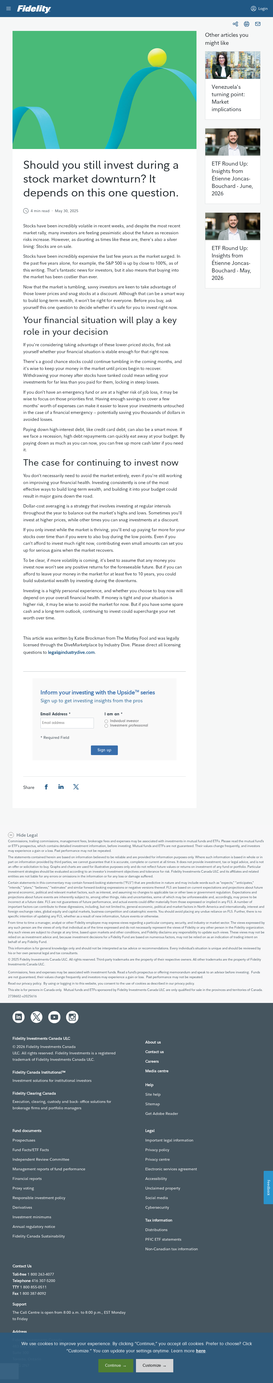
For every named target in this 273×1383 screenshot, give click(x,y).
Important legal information (169, 1140)
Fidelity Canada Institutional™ (39, 1072)
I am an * (114, 714)
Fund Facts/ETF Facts (31, 1149)
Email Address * (56, 714)
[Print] (246, 24)
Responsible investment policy (39, 1197)
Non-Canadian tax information (171, 1249)
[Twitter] (36, 1017)
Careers (152, 1061)
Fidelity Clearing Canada (34, 1093)
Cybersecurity (157, 1207)
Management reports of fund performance (49, 1169)
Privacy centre (157, 1159)
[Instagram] (72, 1017)
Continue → (116, 1366)
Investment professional (129, 726)
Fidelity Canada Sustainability (39, 1236)
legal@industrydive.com (71, 652)
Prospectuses (24, 1140)
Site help (153, 1094)
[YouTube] (54, 1017)
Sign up (104, 750)
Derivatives (22, 1207)
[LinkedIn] (19, 1017)
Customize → (155, 1366)
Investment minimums (32, 1217)
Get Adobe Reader (161, 1113)
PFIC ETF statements (163, 1239)
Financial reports (27, 1178)
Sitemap (152, 1104)
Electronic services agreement (171, 1169)
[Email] (257, 24)
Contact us (154, 1051)
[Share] (235, 24)
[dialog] (136, 1358)
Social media (156, 1197)
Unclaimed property (162, 1188)
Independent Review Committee (41, 1159)
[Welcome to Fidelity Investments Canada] (34, 9)
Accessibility (156, 1178)
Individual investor (124, 721)
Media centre (156, 1071)
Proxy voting (23, 1188)
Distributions (156, 1229)
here (201, 1351)
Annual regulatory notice (34, 1226)
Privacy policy (157, 1149)
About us (153, 1042)
